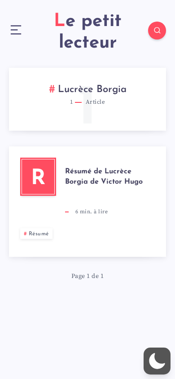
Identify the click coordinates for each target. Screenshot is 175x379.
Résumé (39, 234)
